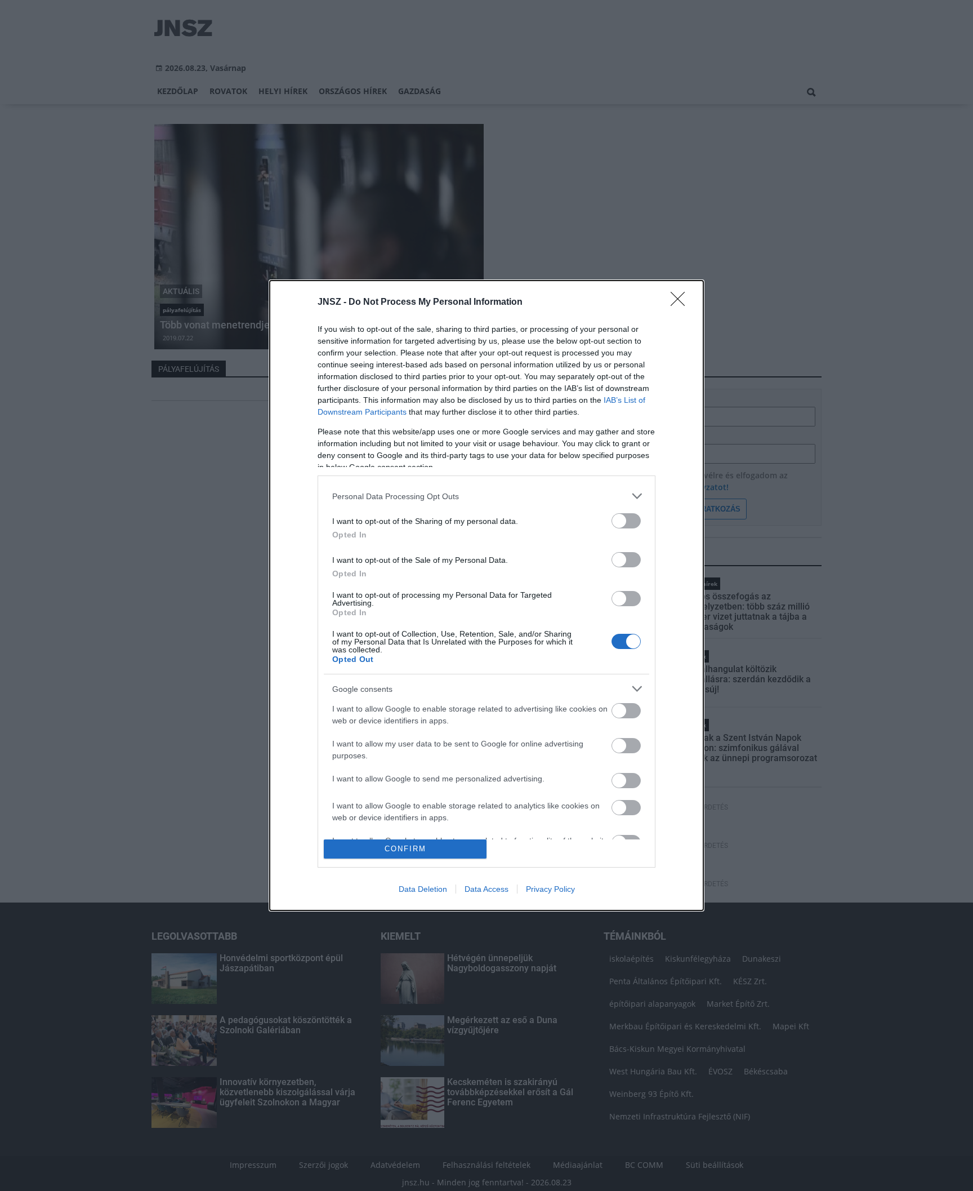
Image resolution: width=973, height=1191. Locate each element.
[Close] (681, 302)
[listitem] (486, 496)
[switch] (626, 520)
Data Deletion (423, 889)
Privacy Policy (550, 889)
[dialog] (486, 595)
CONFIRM (405, 849)
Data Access (486, 889)
